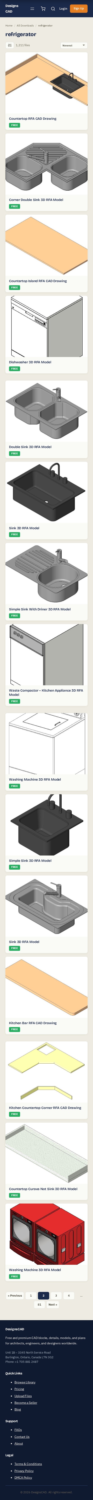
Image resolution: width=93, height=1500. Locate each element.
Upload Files (23, 1396)
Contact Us (22, 1437)
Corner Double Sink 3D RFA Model (36, 200)
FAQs (18, 1430)
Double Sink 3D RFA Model (30, 447)
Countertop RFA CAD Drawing (32, 119)
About (18, 1443)
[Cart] (43, 8)
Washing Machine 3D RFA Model (35, 779)
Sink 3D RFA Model (24, 528)
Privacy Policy (24, 1471)
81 (39, 1304)
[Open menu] (32, 8)
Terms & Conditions (28, 1464)
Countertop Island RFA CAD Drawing (38, 281)
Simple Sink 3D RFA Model (30, 861)
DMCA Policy (23, 1478)
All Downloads (25, 25)
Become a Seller (25, 1403)
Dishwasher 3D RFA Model (30, 362)
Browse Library (24, 1382)
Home (9, 25)
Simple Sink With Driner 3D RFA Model (39, 609)
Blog (17, 1409)
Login (63, 9)
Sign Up (79, 8)
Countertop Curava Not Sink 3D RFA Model (43, 1189)
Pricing (19, 1389)
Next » (53, 1304)
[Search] (53, 8)
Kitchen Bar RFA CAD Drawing (33, 1023)
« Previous (15, 1296)
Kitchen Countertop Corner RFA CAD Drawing (45, 1108)
